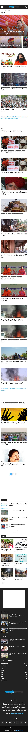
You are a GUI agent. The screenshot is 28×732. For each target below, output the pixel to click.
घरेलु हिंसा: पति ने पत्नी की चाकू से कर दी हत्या (13, 423)
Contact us (20, 727)
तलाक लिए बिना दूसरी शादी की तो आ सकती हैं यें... (17, 646)
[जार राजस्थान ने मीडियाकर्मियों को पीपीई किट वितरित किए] (7, 558)
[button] (26, 7)
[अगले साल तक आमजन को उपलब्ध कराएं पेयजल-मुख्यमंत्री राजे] (14, 434)
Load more (13, 532)
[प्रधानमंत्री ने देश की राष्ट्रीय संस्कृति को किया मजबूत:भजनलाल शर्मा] (14, 25)
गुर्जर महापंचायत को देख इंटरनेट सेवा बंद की (12, 172)
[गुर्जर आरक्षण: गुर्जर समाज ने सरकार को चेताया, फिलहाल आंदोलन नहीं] (14, 142)
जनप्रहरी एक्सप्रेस (17, 547)
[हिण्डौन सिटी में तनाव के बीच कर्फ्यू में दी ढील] (14, 311)
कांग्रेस (2, 674)
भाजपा (2, 672)
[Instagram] (14, 722)
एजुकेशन (16, 561)
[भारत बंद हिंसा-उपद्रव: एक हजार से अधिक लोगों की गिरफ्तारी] (14, 353)
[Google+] (10, 722)
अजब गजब (2, 576)
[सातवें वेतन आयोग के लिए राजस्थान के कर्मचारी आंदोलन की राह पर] (4, 641)
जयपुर (2, 668)
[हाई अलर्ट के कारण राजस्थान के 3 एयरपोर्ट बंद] (4, 512)
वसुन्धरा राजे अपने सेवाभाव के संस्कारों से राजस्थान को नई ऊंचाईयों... (11, 278)
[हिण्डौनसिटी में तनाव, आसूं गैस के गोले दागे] (14, 374)
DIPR (2, 547)
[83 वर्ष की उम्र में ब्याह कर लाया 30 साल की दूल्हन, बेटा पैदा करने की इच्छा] (14, 394)
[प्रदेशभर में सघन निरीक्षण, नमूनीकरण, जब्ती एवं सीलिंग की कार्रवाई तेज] (4, 616)
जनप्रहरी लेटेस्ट (4, 665)
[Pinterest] (17, 722)
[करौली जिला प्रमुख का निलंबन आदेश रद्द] (14, 122)
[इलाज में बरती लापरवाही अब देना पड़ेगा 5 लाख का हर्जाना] (21, 572)
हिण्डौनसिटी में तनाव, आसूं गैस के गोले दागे (12, 383)
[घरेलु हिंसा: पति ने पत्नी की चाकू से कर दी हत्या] (14, 414)
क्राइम (16, 576)
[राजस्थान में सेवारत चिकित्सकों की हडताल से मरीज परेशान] (21, 543)
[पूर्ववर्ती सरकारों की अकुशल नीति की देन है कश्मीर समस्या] (14, 79)
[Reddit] (21, 722)
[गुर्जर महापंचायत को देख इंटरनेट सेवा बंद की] (14, 164)
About (6, 727)
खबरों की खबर (3, 678)
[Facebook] (2, 722)
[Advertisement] (14, 2)
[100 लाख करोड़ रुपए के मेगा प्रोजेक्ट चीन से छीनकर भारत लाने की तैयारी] (4, 526)
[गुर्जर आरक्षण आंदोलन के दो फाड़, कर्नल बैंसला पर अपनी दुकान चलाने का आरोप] (14, 183)
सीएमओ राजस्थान (4, 681)
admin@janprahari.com (17, 713)
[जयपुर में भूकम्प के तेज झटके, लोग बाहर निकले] (7, 572)
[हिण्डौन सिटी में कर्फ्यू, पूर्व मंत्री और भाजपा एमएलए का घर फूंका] (14, 331)
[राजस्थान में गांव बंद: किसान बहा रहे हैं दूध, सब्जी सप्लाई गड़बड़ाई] (14, 101)
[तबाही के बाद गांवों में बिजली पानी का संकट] (14, 205)
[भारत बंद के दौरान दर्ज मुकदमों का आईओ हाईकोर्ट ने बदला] (14, 246)
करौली (2, 29)
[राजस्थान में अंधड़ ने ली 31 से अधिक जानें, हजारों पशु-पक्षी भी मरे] (14, 225)
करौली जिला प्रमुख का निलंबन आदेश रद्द (11, 131)
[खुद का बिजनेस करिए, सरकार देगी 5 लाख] (21, 558)
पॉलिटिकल (2, 670)
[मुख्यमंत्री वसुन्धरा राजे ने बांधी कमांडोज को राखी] (7, 543)
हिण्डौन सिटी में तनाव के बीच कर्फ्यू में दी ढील (12, 320)
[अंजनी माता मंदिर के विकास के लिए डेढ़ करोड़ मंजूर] (14, 455)
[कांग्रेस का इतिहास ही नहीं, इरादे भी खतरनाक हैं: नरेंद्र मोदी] (11, 44)
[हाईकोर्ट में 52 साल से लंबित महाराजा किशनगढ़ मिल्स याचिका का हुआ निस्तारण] (4, 506)
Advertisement (12, 727)
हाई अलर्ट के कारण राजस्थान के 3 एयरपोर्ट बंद (17, 510)
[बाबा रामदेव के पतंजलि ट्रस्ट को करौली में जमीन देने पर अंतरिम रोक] (14, 58)
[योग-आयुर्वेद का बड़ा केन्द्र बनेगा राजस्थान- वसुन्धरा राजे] (14, 290)
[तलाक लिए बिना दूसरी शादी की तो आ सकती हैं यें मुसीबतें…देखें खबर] (4, 648)
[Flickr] (6, 722)
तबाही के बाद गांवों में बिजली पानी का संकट (12, 214)
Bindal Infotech (19, 730)
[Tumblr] (25, 722)
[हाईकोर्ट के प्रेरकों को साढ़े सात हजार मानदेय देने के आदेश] (4, 655)
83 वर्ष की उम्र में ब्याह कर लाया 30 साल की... (13, 403)
